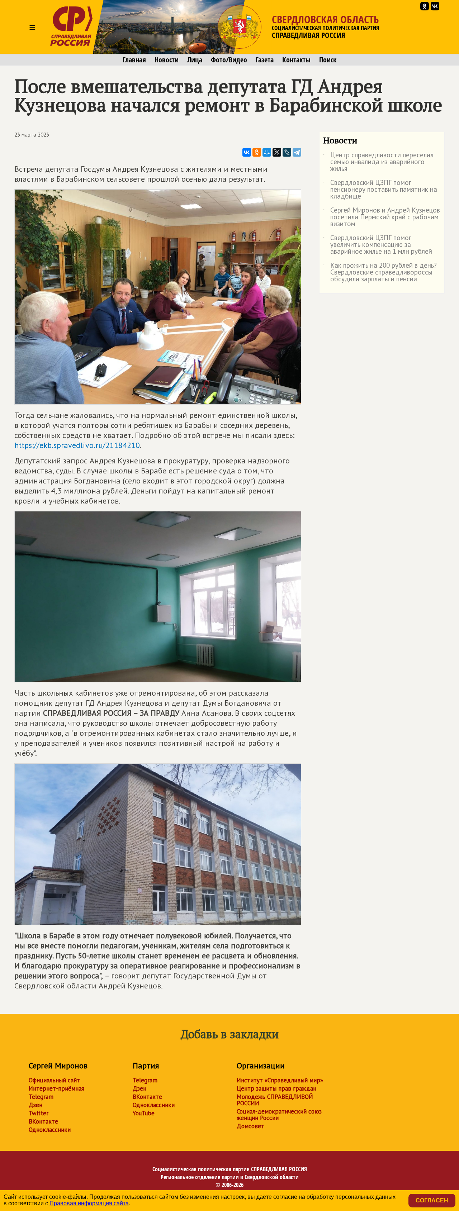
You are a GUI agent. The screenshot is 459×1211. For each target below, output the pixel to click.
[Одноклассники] (256, 152)
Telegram (41, 1096)
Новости (167, 60)
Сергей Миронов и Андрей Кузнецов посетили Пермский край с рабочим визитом (381, 217)
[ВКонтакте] (246, 152)
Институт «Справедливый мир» (280, 1080)
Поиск (327, 60)
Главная (134, 60)
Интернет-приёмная (56, 1088)
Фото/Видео (229, 60)
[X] (277, 152)
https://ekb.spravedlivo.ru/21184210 (77, 445)
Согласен (432, 1200)
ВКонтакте (43, 1121)
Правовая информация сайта (89, 1203)
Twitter (38, 1113)
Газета (265, 60)
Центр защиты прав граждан (276, 1088)
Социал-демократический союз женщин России (279, 1114)
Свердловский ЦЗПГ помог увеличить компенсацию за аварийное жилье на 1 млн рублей (377, 245)
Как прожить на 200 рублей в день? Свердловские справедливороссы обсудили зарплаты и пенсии (380, 272)
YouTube (144, 1113)
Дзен (35, 1105)
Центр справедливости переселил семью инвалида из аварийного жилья (378, 162)
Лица (194, 60)
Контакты (296, 60)
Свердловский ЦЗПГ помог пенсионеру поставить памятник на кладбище (380, 189)
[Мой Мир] (266, 152)
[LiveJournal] (287, 152)
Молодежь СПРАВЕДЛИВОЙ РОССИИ (275, 1099)
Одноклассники (50, 1129)
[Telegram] (297, 152)
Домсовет (250, 1126)
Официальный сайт (54, 1080)
